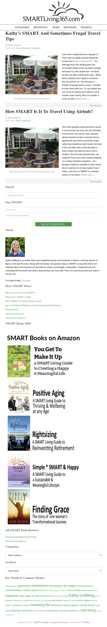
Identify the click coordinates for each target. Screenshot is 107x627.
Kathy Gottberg (81, 595)
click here (26, 280)
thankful (72, 610)
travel (78, 611)
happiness (11, 595)
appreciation (24, 585)
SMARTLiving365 (41, 622)
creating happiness (31, 590)
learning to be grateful (22, 601)
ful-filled (69, 590)
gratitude (77, 590)
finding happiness (54, 590)
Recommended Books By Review (21, 537)
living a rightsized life (83, 61)
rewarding (26, 605)
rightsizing (55, 605)
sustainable (63, 611)
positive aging (83, 600)
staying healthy (39, 611)
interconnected (42, 596)
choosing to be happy (62, 585)
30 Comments (96, 105)
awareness (40, 585)
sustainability (51, 610)
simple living (87, 605)
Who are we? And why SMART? (20, 293)
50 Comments (96, 182)
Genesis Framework (60, 622)
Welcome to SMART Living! (18, 297)
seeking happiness (70, 605)
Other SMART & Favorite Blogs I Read (23, 301)
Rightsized (36, 48)
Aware (18, 48)
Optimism (67, 600)
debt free (45, 590)
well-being (88, 610)
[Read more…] (82, 99)
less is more (35, 601)
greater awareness (89, 590)
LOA (41, 600)
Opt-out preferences (14, 314)
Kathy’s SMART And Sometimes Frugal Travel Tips (52, 36)
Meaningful (26, 48)
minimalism (56, 600)
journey (65, 596)
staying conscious (22, 610)
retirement (17, 605)
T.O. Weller (85, 622)
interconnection (55, 596)
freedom (63, 590)
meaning (47, 600)
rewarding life (40, 605)
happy (22, 596)
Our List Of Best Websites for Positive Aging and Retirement (32, 305)
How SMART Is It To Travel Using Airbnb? (49, 111)
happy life (30, 596)
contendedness (13, 590)
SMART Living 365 (53, 13)
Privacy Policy (12, 310)
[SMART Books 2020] (43, 525)
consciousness (84, 585)
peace (73, 601)
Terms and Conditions (15, 318)
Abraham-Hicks (11, 586)
